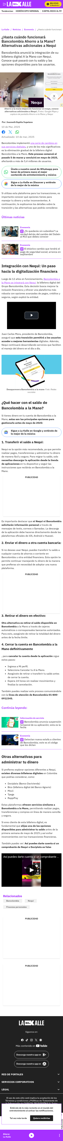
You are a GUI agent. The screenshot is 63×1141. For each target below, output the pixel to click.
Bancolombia (12, 900)
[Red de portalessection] (58, 1074)
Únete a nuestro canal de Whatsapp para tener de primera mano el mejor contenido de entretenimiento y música (34, 171)
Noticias (17, 29)
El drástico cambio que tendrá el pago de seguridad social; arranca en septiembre (40, 251)
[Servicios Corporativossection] (58, 1082)
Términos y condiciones (16, 1100)
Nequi (31, 900)
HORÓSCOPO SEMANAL (27, 11)
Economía (29, 29)
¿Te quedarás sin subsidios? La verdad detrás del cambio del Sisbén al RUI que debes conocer (40, 233)
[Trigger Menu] (4, 4)
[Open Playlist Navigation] (59, 1135)
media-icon (31, 1135)
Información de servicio (32, 718)
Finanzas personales (16, 907)
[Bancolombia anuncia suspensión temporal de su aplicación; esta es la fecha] (10, 722)
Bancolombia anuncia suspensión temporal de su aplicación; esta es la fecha (40, 724)
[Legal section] (58, 1089)
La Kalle (5, 29)
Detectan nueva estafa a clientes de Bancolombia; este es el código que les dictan (40, 742)
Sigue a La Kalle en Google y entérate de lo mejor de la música (34, 432)
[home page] (31, 1023)
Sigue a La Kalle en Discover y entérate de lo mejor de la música (33, 184)
